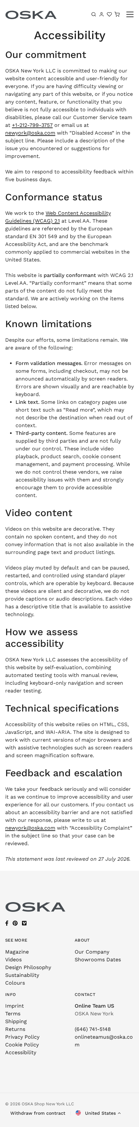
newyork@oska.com (30, 133)
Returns (15, 1029)
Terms (12, 1014)
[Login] (101, 14)
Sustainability (22, 975)
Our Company (92, 952)
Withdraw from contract (37, 1113)
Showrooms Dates (98, 959)
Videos (13, 959)
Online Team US (94, 1006)
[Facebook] (6, 923)
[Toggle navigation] (130, 14)
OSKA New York (94, 1014)
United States (99, 1113)
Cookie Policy (22, 1045)
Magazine (17, 952)
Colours (15, 983)
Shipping (16, 1021)
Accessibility (20, 1052)
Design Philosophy (28, 967)
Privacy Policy (22, 1037)
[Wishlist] (109, 14)
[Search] (94, 14)
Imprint (14, 1006)
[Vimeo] (24, 923)
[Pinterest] (15, 923)
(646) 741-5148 (93, 1029)
